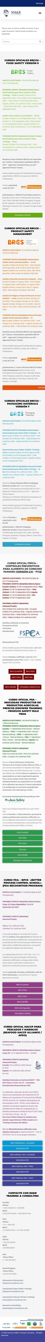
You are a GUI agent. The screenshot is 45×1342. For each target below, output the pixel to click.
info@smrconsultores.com (12, 1283)
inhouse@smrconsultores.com (14, 1300)
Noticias (39, 3)
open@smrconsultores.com (13, 1291)
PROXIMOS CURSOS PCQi (30, 687)
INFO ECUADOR (16, 671)
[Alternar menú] (40, 13)
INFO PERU (30, 671)
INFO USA (28, 677)
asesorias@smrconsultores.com (15, 1308)
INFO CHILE (16, 677)
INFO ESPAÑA (10, 687)
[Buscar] (40, 41)
